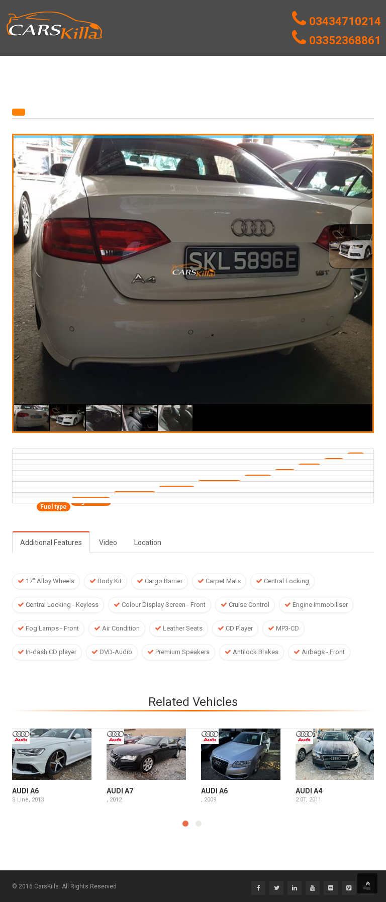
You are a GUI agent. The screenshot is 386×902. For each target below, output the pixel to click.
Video (108, 542)
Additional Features (51, 542)
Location (147, 542)
